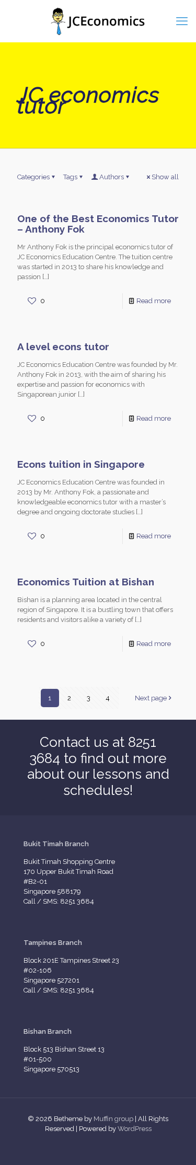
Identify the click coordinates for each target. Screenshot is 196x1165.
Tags (70, 177)
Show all (165, 177)
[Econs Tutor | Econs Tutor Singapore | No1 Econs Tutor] (98, 21)
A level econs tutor (63, 346)
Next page (151, 698)
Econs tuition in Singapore (81, 464)
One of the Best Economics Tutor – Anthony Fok (98, 224)
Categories (33, 177)
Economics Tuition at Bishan (85, 581)
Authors (111, 177)
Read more (153, 301)
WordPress (135, 1129)
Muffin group (113, 1119)
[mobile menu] (182, 21)
